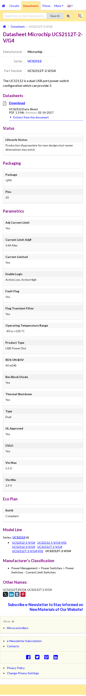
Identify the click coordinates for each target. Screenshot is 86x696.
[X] (5, 594)
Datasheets (31, 6)
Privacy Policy (16, 668)
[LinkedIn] (11, 594)
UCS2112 (35, 61)
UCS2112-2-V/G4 (23, 547)
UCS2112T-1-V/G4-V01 (27, 551)
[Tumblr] (17, 594)
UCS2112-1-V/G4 (23, 542)
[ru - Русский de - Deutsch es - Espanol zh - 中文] (70, 5)
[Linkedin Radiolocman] (57, 657)
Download (17, 103)
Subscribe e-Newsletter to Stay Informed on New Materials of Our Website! (45, 607)
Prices (46, 6)
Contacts (13, 646)
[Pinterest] (22, 594)
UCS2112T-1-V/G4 (49, 547)
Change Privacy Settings (23, 673)
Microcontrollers (17, 628)
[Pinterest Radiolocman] (48, 657)
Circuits (14, 6)
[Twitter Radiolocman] (38, 657)
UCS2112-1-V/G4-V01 (52, 542)
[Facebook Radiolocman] (29, 657)
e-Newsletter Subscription (24, 641)
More (59, 4)
